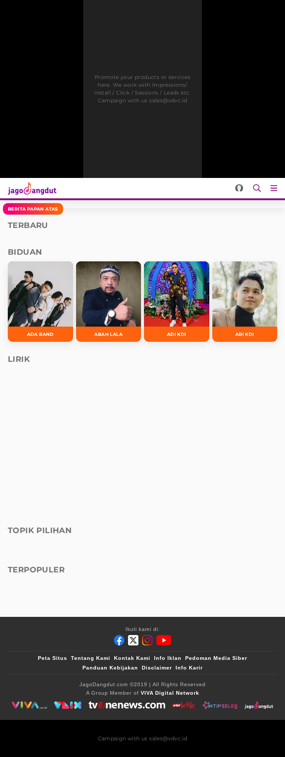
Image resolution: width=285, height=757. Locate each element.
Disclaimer (157, 668)
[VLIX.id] (68, 705)
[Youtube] (163, 640)
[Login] (239, 188)
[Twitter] (133, 640)
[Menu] (275, 188)
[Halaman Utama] (30, 188)
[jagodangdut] (259, 705)
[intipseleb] (220, 705)
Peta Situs (52, 658)
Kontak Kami (132, 658)
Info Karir (189, 668)
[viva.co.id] (29, 705)
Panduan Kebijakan (110, 668)
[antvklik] (184, 705)
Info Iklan (167, 658)
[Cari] (257, 188)
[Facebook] (119, 640)
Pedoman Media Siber (216, 658)
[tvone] (127, 705)
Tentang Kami (90, 658)
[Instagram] (147, 640)
